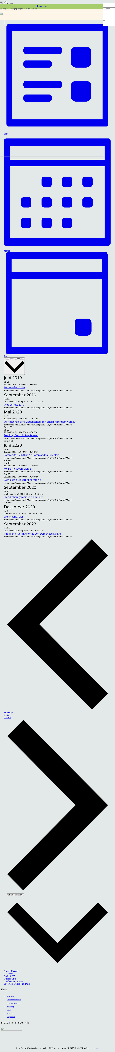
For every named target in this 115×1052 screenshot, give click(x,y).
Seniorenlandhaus (14, 1000)
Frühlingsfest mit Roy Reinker (21, 435)
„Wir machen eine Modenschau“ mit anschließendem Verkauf (40, 421)
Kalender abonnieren (15, 895)
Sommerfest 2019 (14, 387)
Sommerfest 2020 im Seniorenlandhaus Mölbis (31, 455)
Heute (6, 715)
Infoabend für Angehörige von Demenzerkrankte (32, 533)
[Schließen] (104, 20)
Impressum (11, 1016)
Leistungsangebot (13, 1003)
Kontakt (10, 1013)
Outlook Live (10, 979)
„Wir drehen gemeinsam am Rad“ (23, 497)
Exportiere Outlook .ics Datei (17, 984)
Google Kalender (11, 971)
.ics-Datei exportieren (13, 981)
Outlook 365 (9, 976)
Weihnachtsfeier (13, 516)
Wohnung (10, 1006)
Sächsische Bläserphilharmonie (22, 479)
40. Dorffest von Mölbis (17, 468)
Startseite (10, 996)
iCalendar (8, 973)
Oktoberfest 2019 (14, 404)
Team (9, 1010)
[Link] (51, 156)
